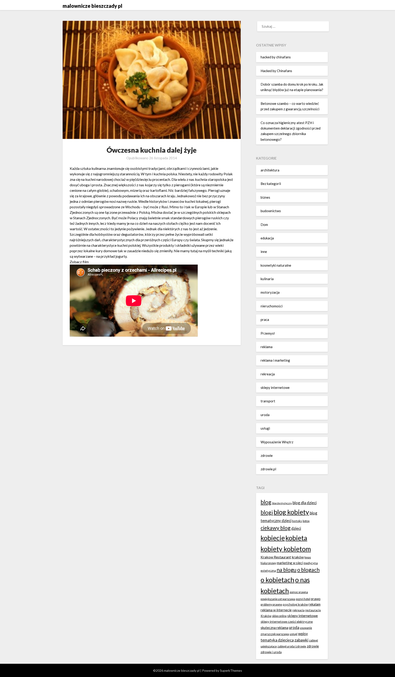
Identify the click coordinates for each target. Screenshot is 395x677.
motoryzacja (270, 292)
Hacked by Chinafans (276, 71)
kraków (298, 557)
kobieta (296, 538)
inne (264, 251)
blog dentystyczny (282, 503)
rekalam (314, 604)
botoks (297, 521)
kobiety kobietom (286, 549)
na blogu (286, 569)
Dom (264, 224)
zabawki (301, 640)
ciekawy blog (276, 528)
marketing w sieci (290, 563)
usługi (265, 428)
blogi (267, 512)
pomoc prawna (299, 592)
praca (265, 319)
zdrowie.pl (268, 469)
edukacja (267, 238)
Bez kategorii (271, 183)
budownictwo (271, 211)
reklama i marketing (275, 360)
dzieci (296, 528)
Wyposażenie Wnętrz (277, 442)
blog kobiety (291, 512)
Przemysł (268, 333)
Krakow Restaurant (276, 557)
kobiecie (273, 538)
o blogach (308, 569)
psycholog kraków (295, 604)
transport (268, 401)
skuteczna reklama (274, 628)
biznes (265, 197)
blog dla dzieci (305, 502)
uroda (265, 415)
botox (306, 521)
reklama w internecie (276, 610)
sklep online (279, 616)
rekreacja (268, 374)
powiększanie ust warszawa (278, 599)
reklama (266, 347)
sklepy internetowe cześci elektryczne (287, 621)
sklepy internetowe (275, 387)
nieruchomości (272, 306)
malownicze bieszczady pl (92, 6)
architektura (270, 170)
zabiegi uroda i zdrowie (292, 646)
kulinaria (267, 279)
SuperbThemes (231, 670)
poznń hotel (303, 599)
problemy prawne (271, 604)
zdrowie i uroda (271, 652)
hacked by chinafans (276, 57)
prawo (315, 599)
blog (266, 502)
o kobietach (277, 580)
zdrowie (267, 455)
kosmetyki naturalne (276, 265)
